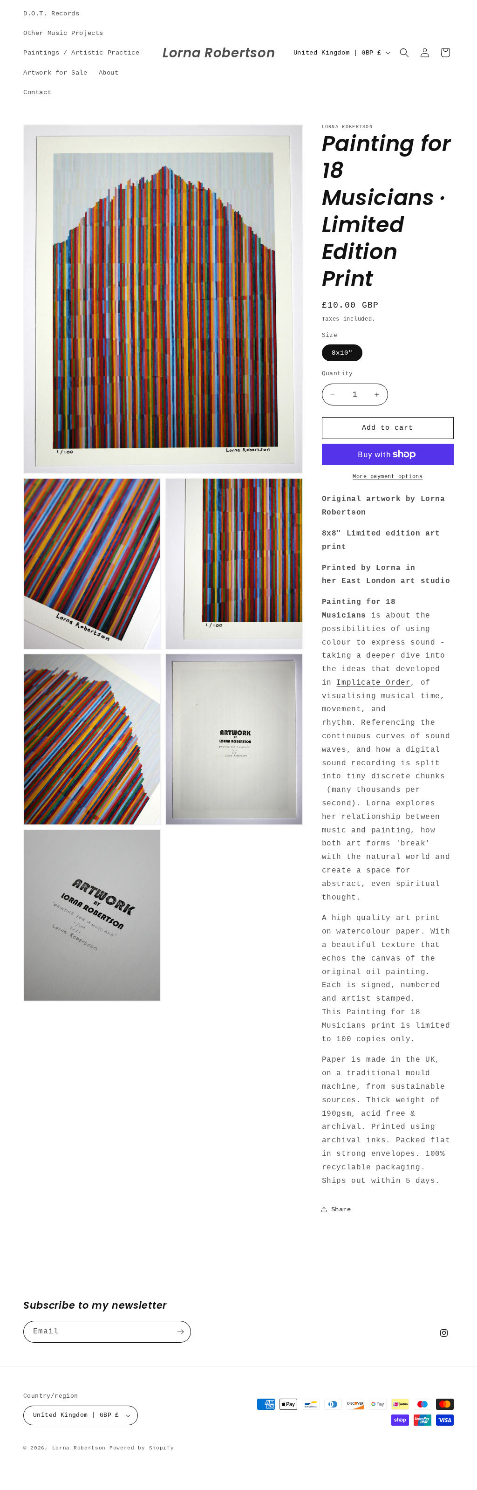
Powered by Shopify (141, 1448)
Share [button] (341, 1209)
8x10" (342, 353)
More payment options (387, 477)
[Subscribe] (180, 1332)
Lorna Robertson (79, 1448)
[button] (404, 52)
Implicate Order (373, 683)
